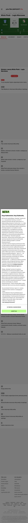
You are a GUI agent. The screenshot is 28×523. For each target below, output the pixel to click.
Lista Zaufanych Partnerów (8, 302)
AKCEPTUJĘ (14, 311)
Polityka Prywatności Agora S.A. (14, 266)
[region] (14, 261)
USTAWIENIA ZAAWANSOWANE (14, 307)
